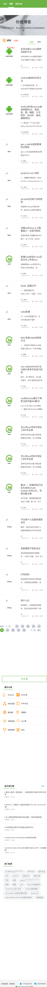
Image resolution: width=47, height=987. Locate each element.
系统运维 (11, 721)
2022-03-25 (25, 509)
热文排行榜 (9, 786)
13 (17, 626)
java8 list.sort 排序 (30, 173)
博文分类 (8, 687)
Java (24, 187)
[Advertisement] (23, 658)
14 (22, 626)
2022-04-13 (25, 301)
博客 (11, 4)
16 (33, 626)
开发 (7, 880)
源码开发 (37, 876)
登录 (39, 11)
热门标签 (8, 864)
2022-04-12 (25, 388)
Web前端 (11, 704)
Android (25, 94)
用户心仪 (25, 600)
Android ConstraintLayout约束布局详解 (21, 838)
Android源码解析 (31, 889)
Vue (24, 386)
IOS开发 (24, 695)
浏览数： (10, 797)
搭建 (14, 884)
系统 (14, 880)
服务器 (10, 712)
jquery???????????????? (29, 880)
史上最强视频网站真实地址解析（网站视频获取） (24, 817)
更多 (43, 786)
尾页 (39, 630)
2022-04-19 (25, 218)
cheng (9, 527)
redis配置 (25, 312)
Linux (25, 216)
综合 (23, 730)
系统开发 (26, 876)
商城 (7, 884)
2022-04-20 (25, 189)
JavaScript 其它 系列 (13, 889)
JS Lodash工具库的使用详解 (16, 893)
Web (24, 161)
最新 (31, 42)
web (9, 264)
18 (2, 630)
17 (39, 626)
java (9, 151)
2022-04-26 (25, 67)
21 (19, 630)
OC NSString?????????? (14, 872)
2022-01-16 (25, 538)
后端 (24, 354)
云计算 (23, 721)
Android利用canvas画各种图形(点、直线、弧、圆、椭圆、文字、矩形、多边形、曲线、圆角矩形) (32, 112)
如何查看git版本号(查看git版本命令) (19, 827)
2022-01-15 (25, 564)
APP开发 (30, 872)
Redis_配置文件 (28, 286)
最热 (39, 42)
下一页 (32, 630)
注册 (29, 11)
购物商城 (39, 897)
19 (7, 630)
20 (13, 630)
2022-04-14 (25, 275)
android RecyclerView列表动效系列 (18, 897)
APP (6, 876)
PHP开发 (24, 704)
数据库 (23, 712)
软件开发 (41, 872)
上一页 (8, 626)
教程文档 (18, 4)
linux (9, 206)
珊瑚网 (12, 984)
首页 (5, 4)
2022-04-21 (25, 163)
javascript (35, 893)
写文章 (24, 679)
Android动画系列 (33, 884)
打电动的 (25, 574)
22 (24, 630)
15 (28, 626)
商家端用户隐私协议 (30, 548)
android (15, 876)
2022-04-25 (25, 96)
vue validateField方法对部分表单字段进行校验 (32, 369)
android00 (9, 56)
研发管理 (11, 730)
